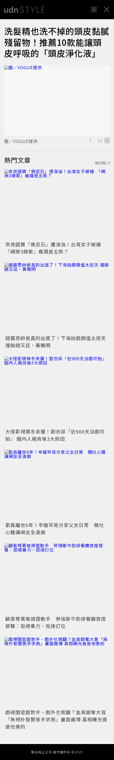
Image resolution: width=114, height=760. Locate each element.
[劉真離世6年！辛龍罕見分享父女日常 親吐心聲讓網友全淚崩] (57, 485)
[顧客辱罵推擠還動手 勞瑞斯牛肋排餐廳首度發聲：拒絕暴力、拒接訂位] (57, 578)
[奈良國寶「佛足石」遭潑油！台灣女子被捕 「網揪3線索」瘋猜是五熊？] (57, 204)
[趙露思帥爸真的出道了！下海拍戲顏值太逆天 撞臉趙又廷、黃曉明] (57, 298)
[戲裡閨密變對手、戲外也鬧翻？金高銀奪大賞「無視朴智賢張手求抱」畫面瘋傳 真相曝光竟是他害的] (57, 672)
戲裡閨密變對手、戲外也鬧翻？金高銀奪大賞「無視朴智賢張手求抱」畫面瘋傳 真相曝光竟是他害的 (56, 719)
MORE (101, 163)
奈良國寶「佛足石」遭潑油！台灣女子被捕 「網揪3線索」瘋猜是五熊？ (55, 248)
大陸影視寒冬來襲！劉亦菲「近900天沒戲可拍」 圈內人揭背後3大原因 (55, 435)
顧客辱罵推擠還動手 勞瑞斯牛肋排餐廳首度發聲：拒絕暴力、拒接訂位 (55, 622)
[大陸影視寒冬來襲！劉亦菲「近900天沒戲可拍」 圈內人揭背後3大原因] (57, 391)
